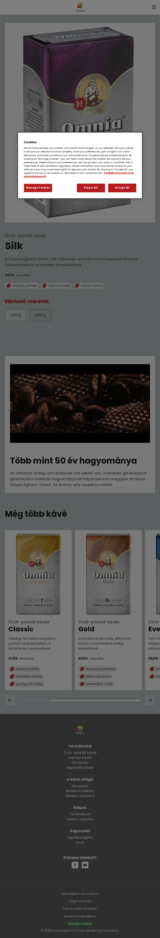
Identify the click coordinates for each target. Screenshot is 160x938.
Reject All (91, 187)
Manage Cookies (38, 187)
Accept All (122, 187)
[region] (80, 165)
